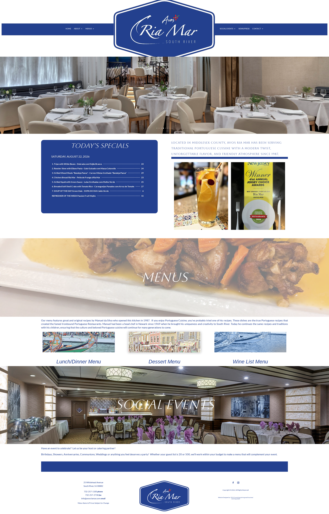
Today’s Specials (99, 145)
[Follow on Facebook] (233, 483)
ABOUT (77, 29)
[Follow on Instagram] (238, 483)
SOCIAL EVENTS (226, 29)
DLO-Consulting (235, 497)
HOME (68, 29)
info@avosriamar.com (90, 498)
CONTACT (256, 29)
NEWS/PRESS (244, 29)
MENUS (88, 29)
